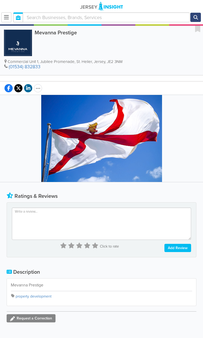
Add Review (178, 248)
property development (34, 296)
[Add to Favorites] (197, 28)
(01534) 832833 (24, 66)
